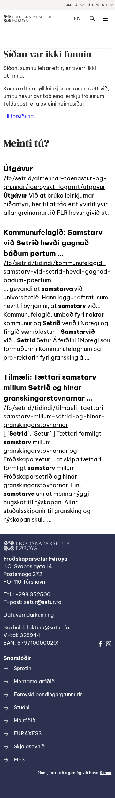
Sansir (105, 772)
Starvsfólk (97, 4)
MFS (19, 759)
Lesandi (71, 4)
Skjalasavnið (29, 746)
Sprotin (22, 668)
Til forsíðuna (19, 116)
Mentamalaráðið (34, 681)
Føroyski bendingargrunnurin (48, 694)
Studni (21, 707)
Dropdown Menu (105, 18)
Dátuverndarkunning (29, 615)
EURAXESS (28, 733)
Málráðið (24, 720)
